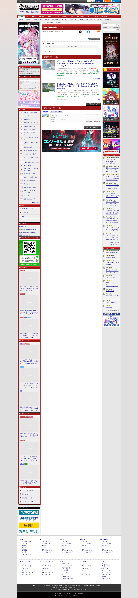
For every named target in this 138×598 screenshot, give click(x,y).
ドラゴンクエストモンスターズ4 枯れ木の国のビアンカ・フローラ (112, 270)
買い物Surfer (27, 184)
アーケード (103, 562)
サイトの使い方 (39, 1)
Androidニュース (67, 566)
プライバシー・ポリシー (69, 593)
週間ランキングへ (115, 242)
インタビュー (72, 19)
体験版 (24, 546)
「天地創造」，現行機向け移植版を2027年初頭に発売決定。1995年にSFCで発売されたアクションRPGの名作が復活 (112, 212)
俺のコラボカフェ (29, 165)
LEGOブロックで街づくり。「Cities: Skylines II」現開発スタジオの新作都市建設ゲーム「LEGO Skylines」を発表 (112, 186)
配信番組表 (108, 19)
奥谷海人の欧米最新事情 (30, 112)
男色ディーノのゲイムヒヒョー (31, 133)
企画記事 (21, 19)
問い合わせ (49, 1)
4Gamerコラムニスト (29, 173)
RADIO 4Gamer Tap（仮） (31, 150)
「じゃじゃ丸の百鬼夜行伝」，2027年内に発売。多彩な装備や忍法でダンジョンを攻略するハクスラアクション (112, 237)
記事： (34, 83)
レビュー (63, 19)
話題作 (28, 19)
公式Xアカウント (27, 1)
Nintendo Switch (26, 235)
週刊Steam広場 (28, 147)
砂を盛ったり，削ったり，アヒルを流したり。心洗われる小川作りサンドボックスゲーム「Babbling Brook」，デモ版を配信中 (78, 86)
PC (27, 16)
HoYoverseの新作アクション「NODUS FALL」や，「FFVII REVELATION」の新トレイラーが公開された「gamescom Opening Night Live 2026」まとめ (112, 203)
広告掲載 (80, 593)
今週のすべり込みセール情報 (31, 143)
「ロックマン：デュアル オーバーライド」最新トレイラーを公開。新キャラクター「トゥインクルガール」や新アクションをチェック (112, 229)
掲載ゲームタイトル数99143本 (29, 11)
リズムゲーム (105, 574)
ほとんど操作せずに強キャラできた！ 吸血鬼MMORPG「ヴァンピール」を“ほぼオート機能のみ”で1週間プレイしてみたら (29, 362)
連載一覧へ (36, 202)
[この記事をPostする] (80, 32)
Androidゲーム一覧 (67, 578)
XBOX (34, 16)
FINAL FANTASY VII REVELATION (112, 263)
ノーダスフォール (110, 302)
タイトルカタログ (47, 552)
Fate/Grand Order (110, 257)
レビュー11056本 (24, 13)
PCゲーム (24, 226)
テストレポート (86, 566)
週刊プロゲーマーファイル (31, 122)
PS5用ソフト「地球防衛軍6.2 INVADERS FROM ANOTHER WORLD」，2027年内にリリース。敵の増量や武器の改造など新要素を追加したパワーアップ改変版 (112, 178)
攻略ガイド (55, 19)
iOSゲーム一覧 (66, 576)
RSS (20, 1)
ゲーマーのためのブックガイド (31, 158)
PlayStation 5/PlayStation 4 (29, 232)
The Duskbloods (110, 291)
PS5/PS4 (41, 16)
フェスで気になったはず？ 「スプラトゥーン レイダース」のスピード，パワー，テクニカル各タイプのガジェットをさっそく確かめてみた (29, 385)
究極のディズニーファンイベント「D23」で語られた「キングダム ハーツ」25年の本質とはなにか (29, 482)
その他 (103, 576)
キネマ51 (26, 195)
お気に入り (99, 1)
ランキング (116, 1)
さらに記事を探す (94, 104)
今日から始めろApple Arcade (31, 162)
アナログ (96, 16)
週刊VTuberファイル (29, 129)
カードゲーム (105, 570)
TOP (21, 17)
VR (72, 16)
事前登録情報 (66, 568)
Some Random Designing (29, 82)
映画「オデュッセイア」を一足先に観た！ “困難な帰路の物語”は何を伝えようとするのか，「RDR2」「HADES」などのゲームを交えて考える (29, 288)
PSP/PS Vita (104, 539)
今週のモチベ (27, 119)
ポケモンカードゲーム (112, 252)
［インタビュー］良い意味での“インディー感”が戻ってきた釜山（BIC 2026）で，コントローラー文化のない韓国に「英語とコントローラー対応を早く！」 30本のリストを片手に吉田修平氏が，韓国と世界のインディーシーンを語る (29, 458)
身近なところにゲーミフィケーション (31, 191)
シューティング (106, 572)
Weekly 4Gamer (28, 116)
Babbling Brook (56, 112)
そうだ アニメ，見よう (30, 154)
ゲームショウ (89, 19)
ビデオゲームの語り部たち (31, 177)
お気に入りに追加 (94, 39)
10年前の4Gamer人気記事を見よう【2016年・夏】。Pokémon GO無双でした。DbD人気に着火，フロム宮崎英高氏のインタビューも (29, 312)
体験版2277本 (34, 13)
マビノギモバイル (110, 277)
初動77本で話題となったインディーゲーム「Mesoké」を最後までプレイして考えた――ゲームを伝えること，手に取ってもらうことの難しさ (29, 409)
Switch (49, 16)
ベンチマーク (86, 574)
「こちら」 (79, 587)
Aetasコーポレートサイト (29, 501)
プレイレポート (66, 543)
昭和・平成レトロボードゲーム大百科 (31, 169)
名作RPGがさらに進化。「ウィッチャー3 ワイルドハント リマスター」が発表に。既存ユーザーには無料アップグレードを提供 (112, 170)
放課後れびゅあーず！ (30, 199)
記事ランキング (26, 554)
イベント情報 (105, 566)
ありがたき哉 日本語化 (30, 187)
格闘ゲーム (104, 568)
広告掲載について (27, 498)
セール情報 (65, 570)
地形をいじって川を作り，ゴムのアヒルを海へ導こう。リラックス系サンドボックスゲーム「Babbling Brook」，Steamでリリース (78, 63)
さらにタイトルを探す (93, 127)
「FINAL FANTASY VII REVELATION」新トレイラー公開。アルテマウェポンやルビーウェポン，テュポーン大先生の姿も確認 (112, 161)
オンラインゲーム (37, 19)
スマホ (57, 16)
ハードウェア (80, 16)
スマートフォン (65, 562)
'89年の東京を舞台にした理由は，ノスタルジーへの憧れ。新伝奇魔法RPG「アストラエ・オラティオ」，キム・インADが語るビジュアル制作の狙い (29, 435)
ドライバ (24, 220)
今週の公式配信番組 (29, 126)
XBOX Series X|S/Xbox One (29, 229)
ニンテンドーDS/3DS (46, 562)
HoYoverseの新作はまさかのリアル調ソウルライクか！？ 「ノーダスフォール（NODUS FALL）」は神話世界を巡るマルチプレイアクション (112, 195)
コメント (84, 31)
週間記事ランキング (27, 208)
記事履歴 (107, 1)
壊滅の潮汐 (109, 307)
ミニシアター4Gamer (29, 180)
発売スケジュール (47, 550)
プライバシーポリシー (28, 490)
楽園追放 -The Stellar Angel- (112, 296)
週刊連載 (47, 19)
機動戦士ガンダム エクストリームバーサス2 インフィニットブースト (112, 284)
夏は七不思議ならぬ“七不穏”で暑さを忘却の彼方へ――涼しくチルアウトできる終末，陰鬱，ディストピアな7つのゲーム (29, 335)
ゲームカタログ (106, 578)
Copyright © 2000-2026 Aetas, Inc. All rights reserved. (69, 595)
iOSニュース (65, 564)
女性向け (64, 16)
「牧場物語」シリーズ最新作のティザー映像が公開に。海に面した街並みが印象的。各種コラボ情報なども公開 (112, 220)
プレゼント (99, 19)
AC (89, 16)
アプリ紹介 (65, 572)
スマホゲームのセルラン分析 (31, 138)
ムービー (80, 19)
